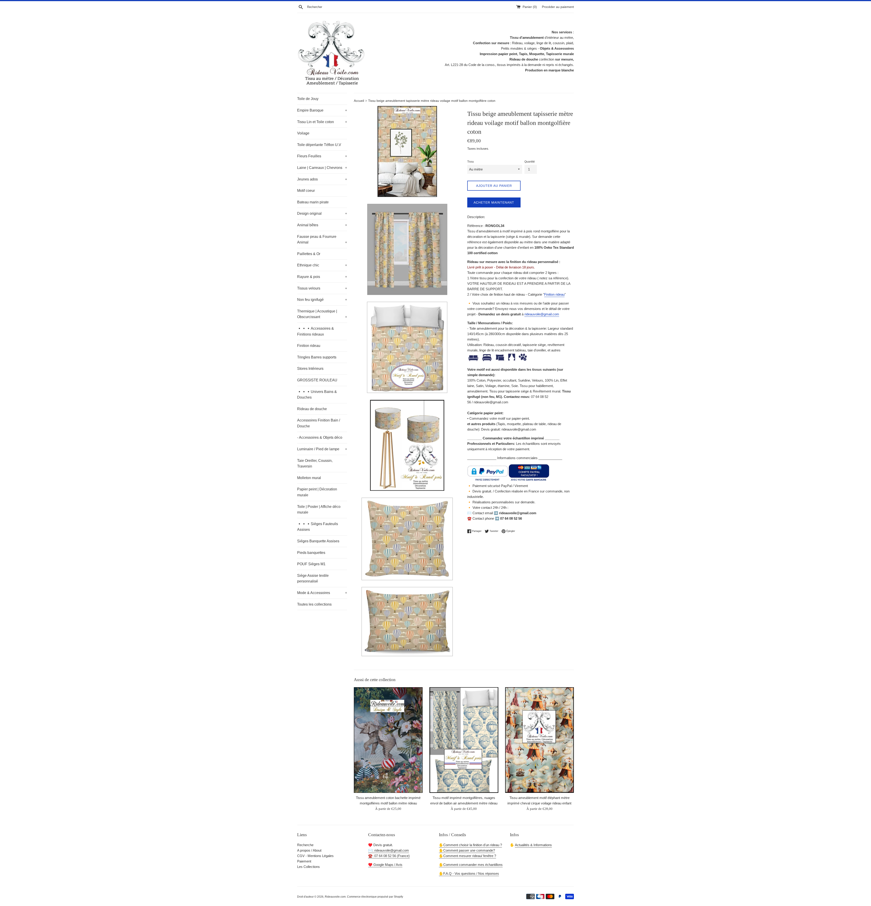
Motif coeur (306, 190)
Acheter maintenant (494, 202)
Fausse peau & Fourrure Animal (322, 239)
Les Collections (308, 867)
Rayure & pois (322, 277)
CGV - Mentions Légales (315, 856)
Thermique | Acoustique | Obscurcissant (322, 314)
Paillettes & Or (308, 254)
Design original (322, 213)
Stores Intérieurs (310, 368)
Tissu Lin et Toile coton (322, 122)
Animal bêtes (322, 225)
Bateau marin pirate (313, 202)
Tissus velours (322, 288)
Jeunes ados (322, 179)
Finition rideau (308, 346)
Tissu (470, 161)
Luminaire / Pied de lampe (322, 449)
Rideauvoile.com (335, 896)
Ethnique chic (322, 265)
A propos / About (309, 850)
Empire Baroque (322, 110)
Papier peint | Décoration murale (317, 492)
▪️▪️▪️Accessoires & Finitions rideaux (315, 331)
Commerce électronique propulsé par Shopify (375, 896)
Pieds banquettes (311, 553)
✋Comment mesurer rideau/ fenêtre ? (467, 856)
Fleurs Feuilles (322, 156)
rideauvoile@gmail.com (541, 314)
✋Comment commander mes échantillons (471, 865)
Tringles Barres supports (316, 357)
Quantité (529, 161)
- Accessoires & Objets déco (319, 437)
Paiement (304, 861)
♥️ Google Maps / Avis (385, 865)
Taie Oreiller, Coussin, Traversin (315, 463)
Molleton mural (309, 478)
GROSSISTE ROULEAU (317, 380)
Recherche (305, 845)
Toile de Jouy (307, 99)
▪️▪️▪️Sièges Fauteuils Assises (317, 527)
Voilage (303, 133)
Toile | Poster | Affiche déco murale (318, 509)
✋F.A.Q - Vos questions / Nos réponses (469, 873)
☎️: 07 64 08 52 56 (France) (389, 856)
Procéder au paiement (558, 7)
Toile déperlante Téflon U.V (319, 145)
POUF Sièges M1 (311, 564)
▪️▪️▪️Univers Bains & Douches (317, 394)
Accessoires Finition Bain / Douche (318, 423)
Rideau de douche (312, 409)
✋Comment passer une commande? (467, 850)
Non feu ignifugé (322, 300)
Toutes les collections (314, 604)
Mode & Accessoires (322, 593)
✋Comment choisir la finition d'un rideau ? (470, 845)
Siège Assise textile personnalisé (313, 578)
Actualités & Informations (533, 845)
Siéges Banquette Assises (318, 541)
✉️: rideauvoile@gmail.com (388, 850)
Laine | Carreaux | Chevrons (322, 168)
